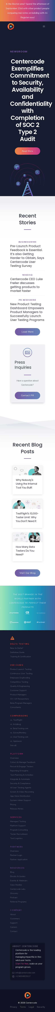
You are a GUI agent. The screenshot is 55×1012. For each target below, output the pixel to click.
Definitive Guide (17, 652)
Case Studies (16, 885)
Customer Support (18, 690)
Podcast (13, 897)
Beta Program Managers (21, 703)
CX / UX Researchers (19, 699)
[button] (44, 26)
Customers (15, 918)
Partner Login (16, 855)
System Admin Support (20, 800)
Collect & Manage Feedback (22, 762)
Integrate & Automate (20, 779)
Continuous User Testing (21, 673)
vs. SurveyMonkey (18, 732)
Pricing (13, 804)
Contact (13, 931)
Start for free (22, 963)
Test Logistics (16, 838)
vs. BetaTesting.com (19, 728)
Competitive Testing (19, 682)
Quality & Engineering (20, 686)
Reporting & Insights (19, 770)
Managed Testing (18, 821)
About (13, 914)
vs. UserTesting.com (19, 737)
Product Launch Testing (20, 669)
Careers (13, 927)
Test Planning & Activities (21, 775)
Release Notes (16, 808)
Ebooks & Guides (17, 876)
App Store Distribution (20, 796)
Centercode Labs (17, 889)
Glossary (14, 893)
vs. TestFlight (16, 720)
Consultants (15, 707)
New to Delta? (16, 648)
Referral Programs (18, 901)
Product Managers (18, 694)
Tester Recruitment (19, 834)
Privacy (13, 1007)
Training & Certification (20, 656)
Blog (12, 872)
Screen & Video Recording (22, 792)
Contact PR (27, 395)
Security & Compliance (20, 783)
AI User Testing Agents (20, 787)
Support (13, 923)
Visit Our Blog (28, 573)
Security (41, 1007)
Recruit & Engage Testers (21, 766)
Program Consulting (19, 830)
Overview (14, 758)
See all (13, 745)
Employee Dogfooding (20, 677)
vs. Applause (16, 741)
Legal (31, 1007)
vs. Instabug (15, 724)
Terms (23, 1007)
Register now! (27, 17)
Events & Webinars (18, 880)
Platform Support (18, 825)
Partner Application (19, 859)
